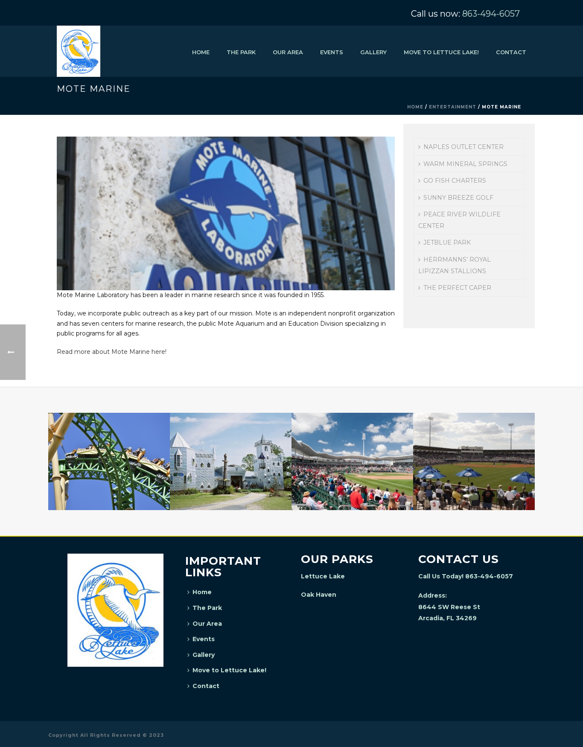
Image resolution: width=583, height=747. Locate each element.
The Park (241, 52)
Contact (511, 52)
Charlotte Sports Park (474, 487)
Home (201, 52)
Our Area (288, 52)
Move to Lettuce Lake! (441, 52)
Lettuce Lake (323, 576)
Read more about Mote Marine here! (111, 352)
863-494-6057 (491, 14)
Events (331, 52)
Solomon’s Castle (230, 487)
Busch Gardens (109, 487)
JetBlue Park (352, 487)
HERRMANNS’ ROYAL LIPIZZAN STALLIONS (454, 265)
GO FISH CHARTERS (454, 180)
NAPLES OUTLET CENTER (463, 147)
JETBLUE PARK (447, 242)
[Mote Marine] (226, 213)
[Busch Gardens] (109, 446)
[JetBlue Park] (352, 446)
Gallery (373, 52)
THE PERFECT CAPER (457, 288)
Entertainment (452, 107)
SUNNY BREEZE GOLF (458, 197)
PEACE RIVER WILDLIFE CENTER (459, 220)
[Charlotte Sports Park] (474, 446)
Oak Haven (318, 594)
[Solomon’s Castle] (231, 446)
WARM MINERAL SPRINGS (465, 164)
